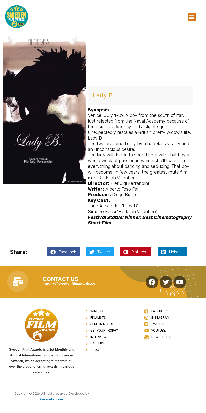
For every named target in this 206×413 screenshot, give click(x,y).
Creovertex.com (51, 399)
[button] (192, 17)
